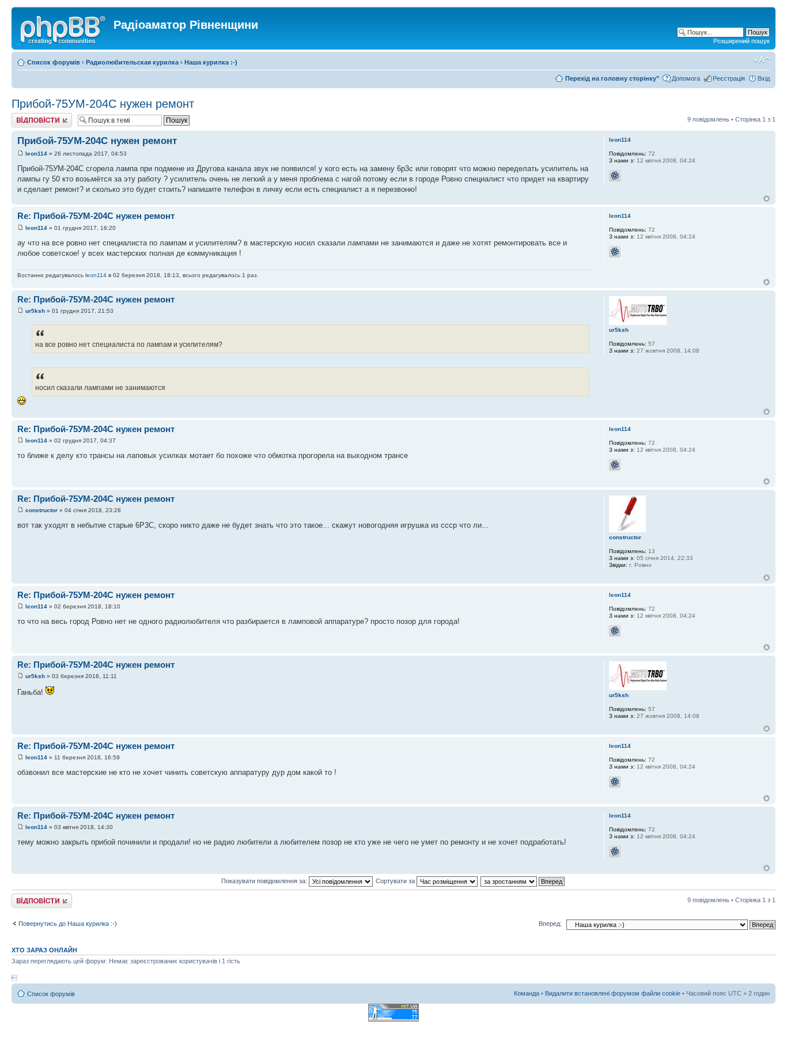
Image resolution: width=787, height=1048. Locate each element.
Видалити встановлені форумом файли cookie (612, 993)
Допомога (686, 78)
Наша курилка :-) (210, 62)
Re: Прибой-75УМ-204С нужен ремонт (96, 216)
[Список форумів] (63, 28)
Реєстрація (729, 78)
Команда (526, 993)
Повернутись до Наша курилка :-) (67, 923)
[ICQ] (614, 175)
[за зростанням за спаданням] (523, 880)
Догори (766, 198)
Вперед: (550, 923)
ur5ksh (35, 311)
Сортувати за (396, 880)
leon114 (36, 153)
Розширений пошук (741, 40)
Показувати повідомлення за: (265, 880)
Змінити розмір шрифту (761, 60)
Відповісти (26, 116)
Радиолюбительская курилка (132, 62)
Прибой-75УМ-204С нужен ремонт (103, 103)
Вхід (764, 78)
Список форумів (53, 62)
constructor (41, 510)
